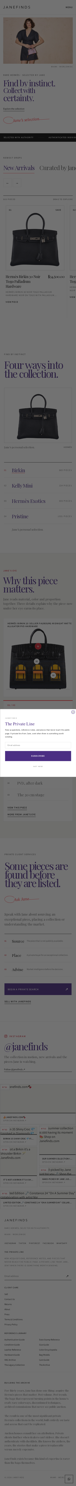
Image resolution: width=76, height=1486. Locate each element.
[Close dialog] (73, 712)
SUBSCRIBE (38, 756)
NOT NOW (38, 766)
